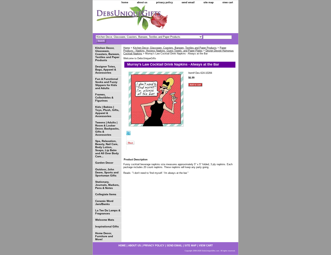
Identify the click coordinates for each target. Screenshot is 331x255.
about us (142, 2)
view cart (227, 2)
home (124, 2)
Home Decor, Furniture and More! (104, 236)
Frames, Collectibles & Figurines (104, 97)
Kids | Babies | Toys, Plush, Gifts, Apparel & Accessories (107, 111)
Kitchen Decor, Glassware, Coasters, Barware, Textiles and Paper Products (175, 47)
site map (208, 2)
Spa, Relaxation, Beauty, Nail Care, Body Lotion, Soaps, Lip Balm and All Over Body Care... (107, 148)
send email (188, 2)
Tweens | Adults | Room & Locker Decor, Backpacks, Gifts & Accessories (107, 128)
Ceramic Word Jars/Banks (104, 202)
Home (126, 47)
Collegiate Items (105, 194)
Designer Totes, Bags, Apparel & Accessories (105, 69)
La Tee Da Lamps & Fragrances (107, 212)
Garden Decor (104, 162)
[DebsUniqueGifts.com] (140, 19)
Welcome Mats (104, 219)
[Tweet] (128, 134)
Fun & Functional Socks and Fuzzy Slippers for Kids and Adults (106, 83)
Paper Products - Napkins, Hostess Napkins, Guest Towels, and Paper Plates (174, 49)
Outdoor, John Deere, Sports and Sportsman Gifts (107, 172)
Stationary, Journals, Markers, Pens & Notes (107, 184)
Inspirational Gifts (107, 226)
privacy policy (164, 2)
